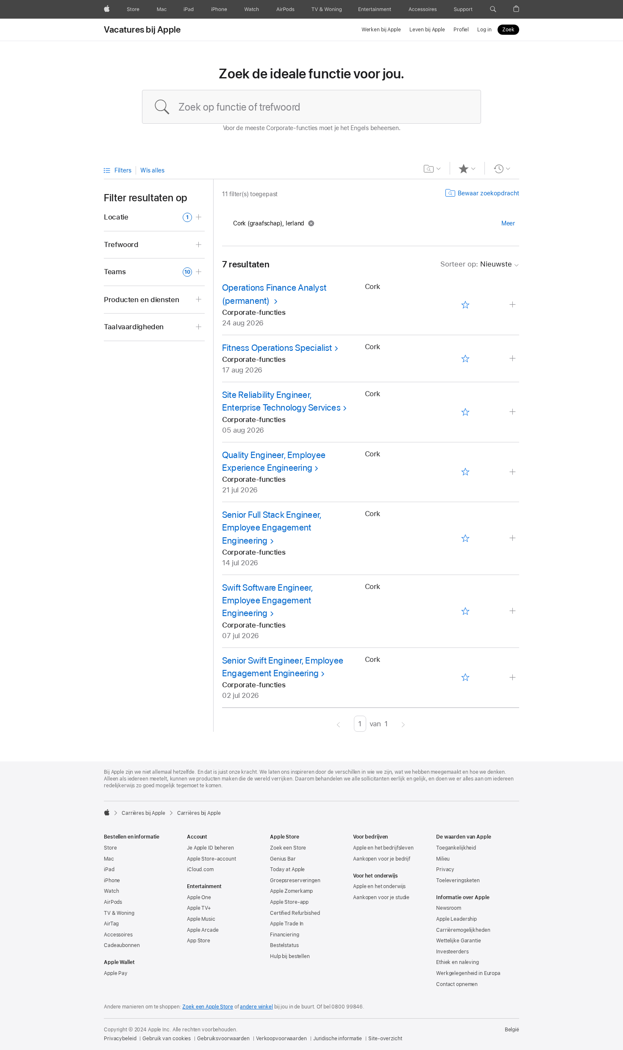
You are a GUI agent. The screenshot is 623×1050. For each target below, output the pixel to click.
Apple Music (201, 919)
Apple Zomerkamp (291, 891)
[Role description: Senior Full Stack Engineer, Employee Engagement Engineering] (513, 538)
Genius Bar (283, 859)
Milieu (443, 859)
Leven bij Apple (427, 30)
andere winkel (256, 1007)
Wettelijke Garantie (458, 941)
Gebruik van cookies (166, 1039)
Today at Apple (287, 869)
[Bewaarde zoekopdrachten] (432, 169)
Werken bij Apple (381, 30)
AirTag (111, 924)
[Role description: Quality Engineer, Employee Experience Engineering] (513, 472)
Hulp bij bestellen (290, 956)
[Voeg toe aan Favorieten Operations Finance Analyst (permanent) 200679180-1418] (465, 305)
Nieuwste (476, 264)
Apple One (199, 897)
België (512, 1030)
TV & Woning (119, 913)
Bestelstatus (284, 945)
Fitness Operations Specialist (277, 347)
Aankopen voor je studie (381, 897)
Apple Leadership (456, 919)
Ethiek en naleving (457, 962)
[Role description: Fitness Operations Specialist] (513, 359)
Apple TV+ (199, 908)
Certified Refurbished (295, 913)
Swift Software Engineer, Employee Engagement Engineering (267, 600)
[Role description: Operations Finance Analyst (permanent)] (513, 305)
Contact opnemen (457, 984)
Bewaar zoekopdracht (488, 193)
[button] (493, 9)
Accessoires (118, 935)
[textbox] (311, 107)
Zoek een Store (288, 848)
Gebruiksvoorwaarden (223, 1039)
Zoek (508, 30)
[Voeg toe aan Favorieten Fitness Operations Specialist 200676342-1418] (465, 358)
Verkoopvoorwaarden (281, 1039)
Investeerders (452, 952)
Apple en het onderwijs (379, 886)
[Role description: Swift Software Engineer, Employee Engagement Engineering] (513, 611)
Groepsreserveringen (295, 880)
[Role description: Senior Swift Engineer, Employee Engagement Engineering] (513, 678)
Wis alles (152, 170)
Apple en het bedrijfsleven (383, 848)
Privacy (445, 869)
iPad (109, 869)
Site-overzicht (385, 1039)
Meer (508, 223)
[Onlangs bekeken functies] (502, 169)
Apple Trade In (286, 924)
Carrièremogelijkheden (463, 930)
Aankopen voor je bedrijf (381, 859)
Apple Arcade (203, 930)
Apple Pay (116, 973)
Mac (109, 859)
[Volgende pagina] (403, 724)
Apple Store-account (211, 859)
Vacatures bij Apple (142, 30)
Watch (111, 891)
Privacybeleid (120, 1039)
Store (110, 848)
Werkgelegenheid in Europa (468, 973)
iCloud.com (200, 869)
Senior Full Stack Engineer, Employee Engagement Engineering (271, 527)
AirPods (113, 902)
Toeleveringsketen (458, 880)
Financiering (284, 935)
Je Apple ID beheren (210, 848)
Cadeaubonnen (122, 945)
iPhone (112, 880)
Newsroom (448, 908)
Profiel (461, 30)
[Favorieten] (467, 169)
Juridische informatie (337, 1039)
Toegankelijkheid (456, 848)
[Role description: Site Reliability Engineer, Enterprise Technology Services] (513, 412)
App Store (198, 941)
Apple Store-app (289, 902)
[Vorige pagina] (338, 724)
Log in (484, 30)
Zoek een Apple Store (207, 1007)
